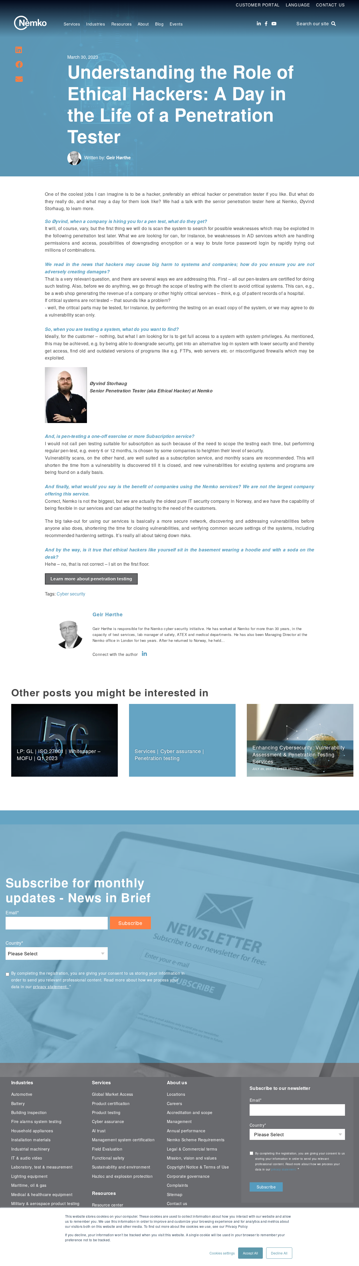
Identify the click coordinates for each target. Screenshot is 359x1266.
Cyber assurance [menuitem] (108, 1121)
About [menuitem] (143, 24)
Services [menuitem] (72, 24)
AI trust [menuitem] (99, 1130)
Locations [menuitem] (176, 1094)
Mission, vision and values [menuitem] (192, 1158)
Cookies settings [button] (222, 1253)
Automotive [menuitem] (22, 1094)
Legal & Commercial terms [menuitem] (192, 1149)
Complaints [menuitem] (177, 1185)
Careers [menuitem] (174, 1103)
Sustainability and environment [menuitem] (121, 1167)
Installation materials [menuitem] (30, 1139)
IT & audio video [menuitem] (26, 1158)
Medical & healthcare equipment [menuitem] (41, 1194)
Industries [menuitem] (95, 24)
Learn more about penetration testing (91, 578)
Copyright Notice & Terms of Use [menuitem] (198, 1167)
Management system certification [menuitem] (123, 1139)
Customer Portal (258, 5)
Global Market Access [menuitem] (112, 1094)
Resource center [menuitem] (107, 1205)
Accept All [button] (250, 1253)
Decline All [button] (279, 1253)
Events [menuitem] (176, 24)
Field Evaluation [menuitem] (107, 1149)
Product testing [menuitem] (106, 1112)
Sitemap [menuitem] (174, 1194)
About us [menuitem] (177, 1082)
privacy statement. (51, 986)
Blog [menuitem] (159, 24)
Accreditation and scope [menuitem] (190, 1112)
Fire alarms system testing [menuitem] (36, 1121)
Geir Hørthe (118, 157)
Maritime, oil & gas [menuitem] (29, 1185)
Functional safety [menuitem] (108, 1158)
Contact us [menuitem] (177, 1203)
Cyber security (71, 593)
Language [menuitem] (298, 5)
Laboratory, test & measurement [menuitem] (41, 1167)
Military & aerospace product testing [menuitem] (45, 1203)
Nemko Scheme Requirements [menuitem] (196, 1139)
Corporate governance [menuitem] (188, 1176)
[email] (19, 79)
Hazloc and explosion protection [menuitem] (122, 1176)
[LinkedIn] (259, 23)
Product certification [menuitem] (111, 1103)
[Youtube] (274, 23)
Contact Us (330, 5)
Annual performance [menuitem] (186, 1130)
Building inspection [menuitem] (29, 1112)
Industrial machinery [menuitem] (30, 1149)
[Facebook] (266, 23)
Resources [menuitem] (121, 24)
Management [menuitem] (179, 1121)
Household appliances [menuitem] (32, 1130)
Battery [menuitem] (18, 1103)
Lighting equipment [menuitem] (29, 1176)
